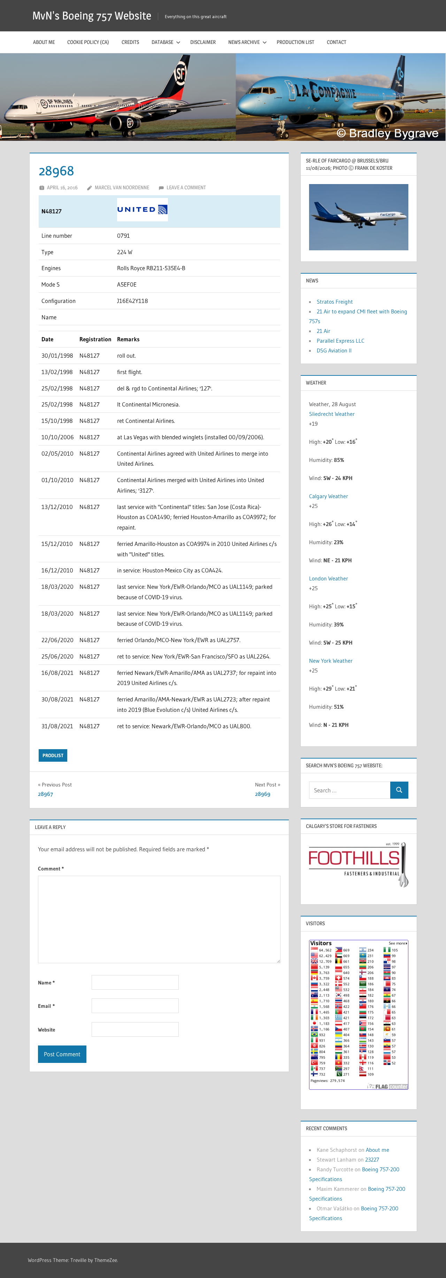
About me (44, 42)
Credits (130, 42)
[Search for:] (350, 790)
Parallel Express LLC (340, 340)
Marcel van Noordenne (122, 187)
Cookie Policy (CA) (88, 42)
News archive (244, 42)
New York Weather (331, 660)
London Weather (328, 578)
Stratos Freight (335, 301)
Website (46, 1029)
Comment (51, 868)
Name (46, 982)
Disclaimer (203, 42)
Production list (295, 42)
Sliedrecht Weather (332, 413)
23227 (372, 1159)
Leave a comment (186, 187)
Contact (336, 42)
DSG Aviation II (334, 350)
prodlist (53, 755)
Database (162, 42)
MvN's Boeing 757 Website (91, 15)
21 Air (323, 330)
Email (46, 1006)
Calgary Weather (328, 496)
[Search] (399, 790)
